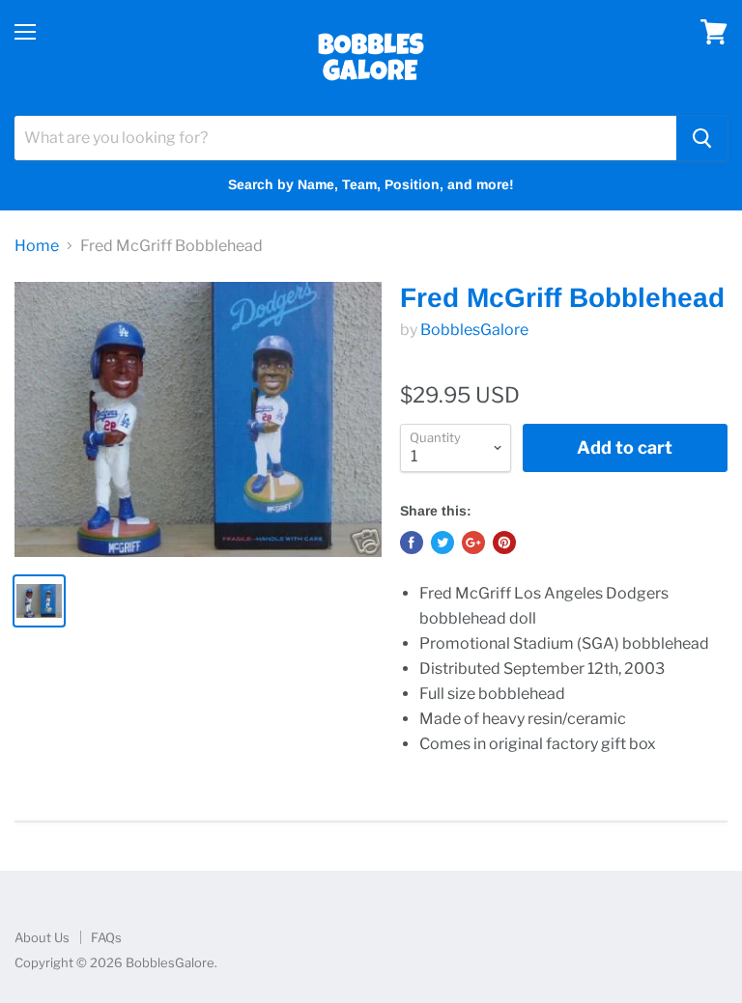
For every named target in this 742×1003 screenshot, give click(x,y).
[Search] (702, 138)
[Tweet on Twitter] (442, 542)
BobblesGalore (474, 329)
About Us (42, 937)
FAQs (106, 937)
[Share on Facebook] (411, 542)
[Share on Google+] (473, 542)
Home (36, 246)
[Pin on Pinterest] (504, 542)
